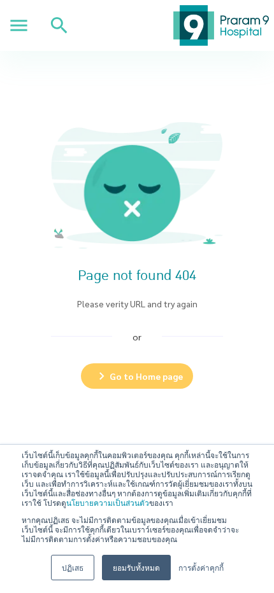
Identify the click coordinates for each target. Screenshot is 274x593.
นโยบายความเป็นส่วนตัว (107, 502)
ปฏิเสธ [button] (72, 567)
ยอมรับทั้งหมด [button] (136, 567)
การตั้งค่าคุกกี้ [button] (201, 567)
